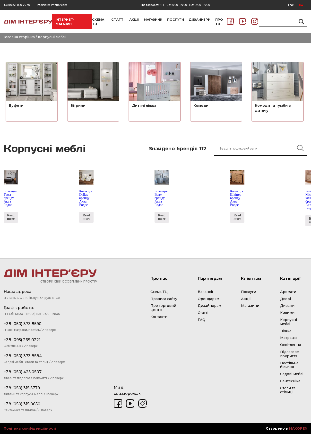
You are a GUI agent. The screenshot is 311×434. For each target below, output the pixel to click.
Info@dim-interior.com (52, 5)
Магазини (250, 305)
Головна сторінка (19, 37)
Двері (285, 299)
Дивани (287, 305)
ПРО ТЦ (219, 22)
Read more (11, 217)
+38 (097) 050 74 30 (17, 5)
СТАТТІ (117, 19)
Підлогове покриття (289, 354)
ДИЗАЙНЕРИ (199, 19)
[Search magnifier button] (300, 21)
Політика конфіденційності (30, 428)
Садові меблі (291, 374)
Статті (203, 312)
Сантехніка (290, 381)
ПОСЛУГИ (175, 19)
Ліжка (285, 331)
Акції (246, 299)
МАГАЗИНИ (153, 19)
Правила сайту (163, 299)
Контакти (158, 317)
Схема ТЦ (159, 292)
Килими (287, 312)
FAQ (201, 320)
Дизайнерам (209, 305)
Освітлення (290, 345)
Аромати (288, 292)
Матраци (288, 338)
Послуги (248, 292)
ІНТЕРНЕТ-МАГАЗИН (65, 22)
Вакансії (205, 292)
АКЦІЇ (134, 19)
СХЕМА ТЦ (98, 22)
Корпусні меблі (288, 322)
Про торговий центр (163, 307)
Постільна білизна (289, 365)
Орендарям (208, 299)
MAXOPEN (298, 428)
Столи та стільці (287, 390)
